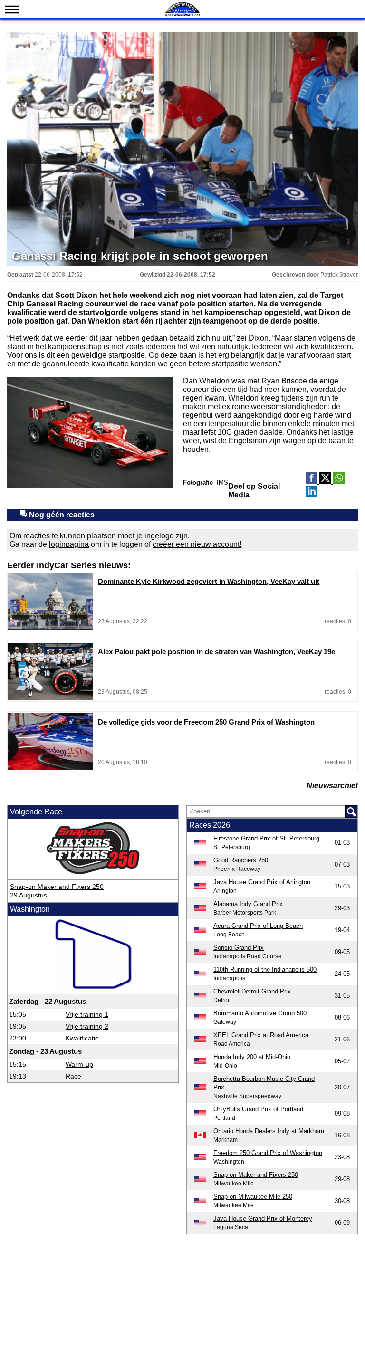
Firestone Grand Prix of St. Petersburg (266, 838)
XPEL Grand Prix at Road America (260, 1035)
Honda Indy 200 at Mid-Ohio (251, 1056)
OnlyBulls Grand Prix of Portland (258, 1109)
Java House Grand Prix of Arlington (261, 882)
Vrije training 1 (87, 1014)
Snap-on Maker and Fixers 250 (57, 886)
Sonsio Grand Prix (238, 947)
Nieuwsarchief (332, 786)
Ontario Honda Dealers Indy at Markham (268, 1131)
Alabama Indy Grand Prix (248, 903)
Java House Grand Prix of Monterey (262, 1218)
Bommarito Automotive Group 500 (260, 1013)
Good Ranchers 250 (240, 860)
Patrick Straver (339, 274)
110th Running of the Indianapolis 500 (265, 969)
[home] (182, 15)
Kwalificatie (82, 1038)
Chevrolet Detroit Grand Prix (252, 991)
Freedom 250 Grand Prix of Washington (267, 1152)
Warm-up (79, 1064)
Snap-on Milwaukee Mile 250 (252, 1196)
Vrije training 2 (87, 1026)
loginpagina (69, 544)
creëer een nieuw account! (197, 544)
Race (73, 1076)
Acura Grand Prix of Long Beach (258, 925)
